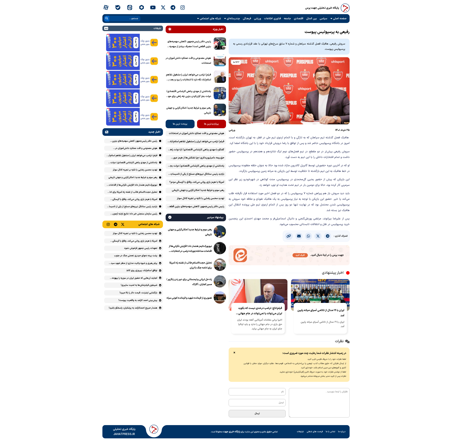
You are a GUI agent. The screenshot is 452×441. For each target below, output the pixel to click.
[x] (163, 8)
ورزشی (257, 19)
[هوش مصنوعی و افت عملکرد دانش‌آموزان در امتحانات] (220, 61)
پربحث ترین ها (180, 124)
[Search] (106, 19)
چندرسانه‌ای (233, 19)
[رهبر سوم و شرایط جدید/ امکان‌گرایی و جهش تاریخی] (220, 110)
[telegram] (173, 8)
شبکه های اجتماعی (210, 19)
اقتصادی (298, 19)
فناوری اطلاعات (272, 19)
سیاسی (323, 19)
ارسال (257, 413)
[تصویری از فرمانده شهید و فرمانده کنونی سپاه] (220, 298)
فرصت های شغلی (315, 431)
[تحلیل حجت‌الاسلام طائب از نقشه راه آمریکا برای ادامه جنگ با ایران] (220, 265)
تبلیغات (300, 431)
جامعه (287, 19)
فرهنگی (247, 19)
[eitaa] (129, 8)
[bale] (117, 8)
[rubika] (141, 8)
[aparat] (105, 8)
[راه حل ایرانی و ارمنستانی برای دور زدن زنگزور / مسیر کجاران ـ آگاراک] (220, 282)
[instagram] (182, 8)
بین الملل (311, 19)
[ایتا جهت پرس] (289, 256)
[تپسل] (108, 35)
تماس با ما (330, 431)
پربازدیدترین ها (211, 124)
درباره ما (342, 431)
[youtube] (153, 8)
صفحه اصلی (339, 19)
